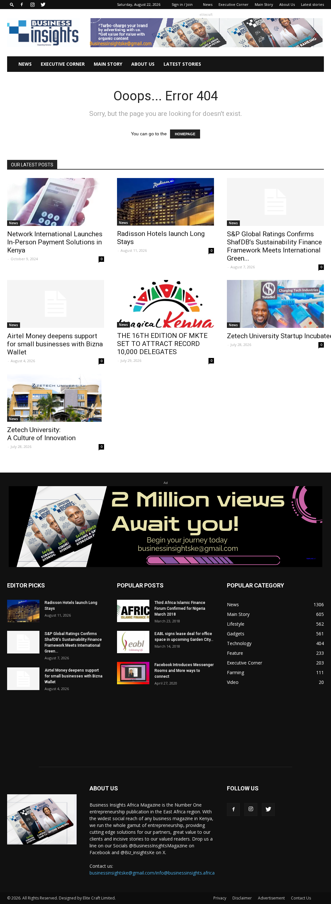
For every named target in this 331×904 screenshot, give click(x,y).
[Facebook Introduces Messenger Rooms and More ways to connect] (133, 673)
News (207, 4)
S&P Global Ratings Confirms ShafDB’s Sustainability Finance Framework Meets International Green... (274, 246)
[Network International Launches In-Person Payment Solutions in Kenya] (55, 202)
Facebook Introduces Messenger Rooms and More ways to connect (184, 671)
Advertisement (271, 898)
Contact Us (301, 898)
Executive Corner (234, 4)
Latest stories (312, 4)
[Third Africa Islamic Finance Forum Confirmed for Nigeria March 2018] (133, 611)
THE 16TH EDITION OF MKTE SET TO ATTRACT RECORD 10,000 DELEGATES (162, 344)
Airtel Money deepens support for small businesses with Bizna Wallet (55, 344)
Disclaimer (242, 898)
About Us (287, 4)
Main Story (264, 4)
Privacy (219, 898)
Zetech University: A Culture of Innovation (42, 434)
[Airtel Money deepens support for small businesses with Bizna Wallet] (55, 304)
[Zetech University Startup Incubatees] (275, 304)
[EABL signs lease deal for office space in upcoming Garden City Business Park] (133, 642)
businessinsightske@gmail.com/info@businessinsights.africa (152, 873)
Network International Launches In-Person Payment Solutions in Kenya (54, 242)
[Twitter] (43, 4)
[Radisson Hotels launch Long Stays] (165, 202)
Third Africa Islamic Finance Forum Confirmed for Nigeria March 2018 (180, 608)
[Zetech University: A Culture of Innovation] (55, 398)
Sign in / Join (182, 4)
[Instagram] (32, 4)
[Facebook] (22, 4)
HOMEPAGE (185, 134)
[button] (12, 4)
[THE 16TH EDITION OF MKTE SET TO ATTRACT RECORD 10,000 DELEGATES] (165, 304)
